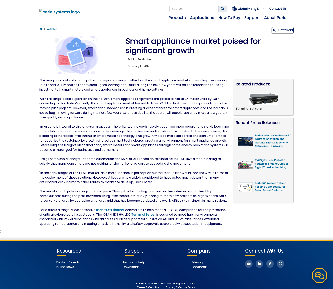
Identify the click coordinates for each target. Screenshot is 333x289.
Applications (202, 17)
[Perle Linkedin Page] (259, 264)
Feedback (199, 267)
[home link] (59, 12)
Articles (52, 29)
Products (177, 17)
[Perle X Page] (280, 264)
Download (285, 30)
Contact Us (278, 8)
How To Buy (229, 17)
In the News (65, 267)
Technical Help (134, 262)
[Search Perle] (222, 9)
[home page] (40, 29)
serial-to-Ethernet (110, 210)
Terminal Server (143, 214)
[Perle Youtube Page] (249, 264)
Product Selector (69, 262)
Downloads (131, 267)
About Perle (275, 17)
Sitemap (198, 262)
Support (252, 17)
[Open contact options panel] (319, 275)
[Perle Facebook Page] (270, 264)
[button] (248, 9)
